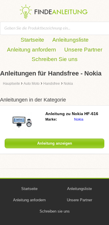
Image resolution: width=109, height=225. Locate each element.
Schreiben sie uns (55, 211)
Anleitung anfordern (31, 50)
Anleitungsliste (70, 40)
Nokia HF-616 (71, 113)
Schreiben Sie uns (55, 59)
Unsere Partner (83, 50)
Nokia (78, 119)
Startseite (32, 40)
